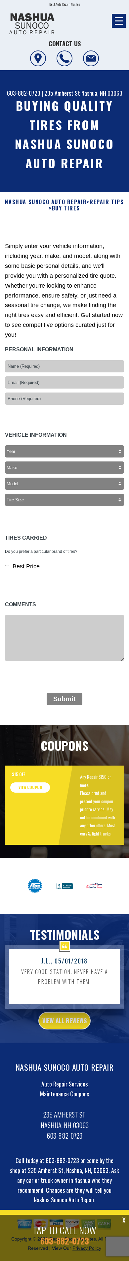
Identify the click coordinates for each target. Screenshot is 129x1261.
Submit (64, 699)
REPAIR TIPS (107, 202)
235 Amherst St (62, 93)
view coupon (30, 787)
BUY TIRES (66, 208)
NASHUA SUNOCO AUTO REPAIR (46, 202)
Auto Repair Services (64, 1084)
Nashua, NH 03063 (101, 93)
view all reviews (64, 1020)
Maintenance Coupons (64, 1093)
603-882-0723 (23, 93)
